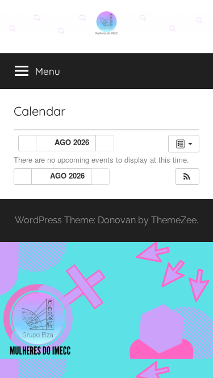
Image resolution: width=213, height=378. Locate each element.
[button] (187, 176)
